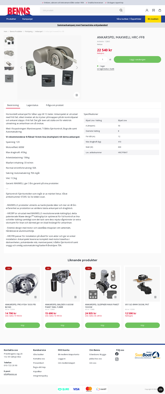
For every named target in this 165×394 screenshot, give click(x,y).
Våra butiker (38, 354)
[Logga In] (147, 10)
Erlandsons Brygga (97, 354)
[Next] (77, 67)
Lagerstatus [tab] (32, 105)
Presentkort (38, 363)
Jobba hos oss (95, 358)
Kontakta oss (39, 358)
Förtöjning (28, 31)
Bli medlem (153, 19)
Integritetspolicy (40, 375)
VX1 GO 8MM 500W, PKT (137, 304)
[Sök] (121, 10)
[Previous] (21, 67)
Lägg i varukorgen (137, 59)
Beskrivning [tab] (13, 105)
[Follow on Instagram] (118, 359)
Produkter (11, 19)
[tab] (9, 41)
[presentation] (9, 40)
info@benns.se (10, 374)
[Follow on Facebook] (118, 354)
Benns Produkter (16, 31)
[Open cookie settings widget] (161, 390)
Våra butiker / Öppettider (129, 19)
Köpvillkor (37, 371)
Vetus (99, 44)
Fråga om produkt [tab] (55, 105)
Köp (22, 325)
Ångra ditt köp (39, 367)
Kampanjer (27, 19)
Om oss (92, 363)
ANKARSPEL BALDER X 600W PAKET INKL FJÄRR (59, 305)
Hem (5, 31)
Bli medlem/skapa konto (68, 354)
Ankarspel (39, 31)
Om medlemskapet (66, 363)
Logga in (61, 358)
